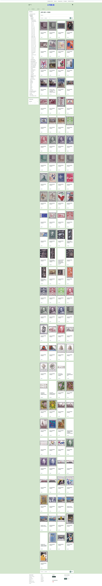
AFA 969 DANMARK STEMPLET (52, 374)
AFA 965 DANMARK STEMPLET (52, 355)
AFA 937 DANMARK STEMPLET (52, 203)
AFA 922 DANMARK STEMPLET (60, 128)
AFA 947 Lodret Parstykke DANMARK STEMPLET (52, 261)
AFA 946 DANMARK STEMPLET (60, 241)
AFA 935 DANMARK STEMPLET (69, 184)
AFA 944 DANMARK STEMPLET (43, 241)
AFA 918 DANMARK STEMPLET (60, 109)
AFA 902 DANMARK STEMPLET (52, 33)
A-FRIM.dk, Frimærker (71, 1)
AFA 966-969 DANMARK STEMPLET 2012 (70, 374)
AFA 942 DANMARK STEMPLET (60, 222)
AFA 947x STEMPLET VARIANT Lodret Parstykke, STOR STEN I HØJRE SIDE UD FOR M (61, 262)
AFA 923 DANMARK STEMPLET (69, 128)
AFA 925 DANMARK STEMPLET (52, 147)
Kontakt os (55, 1)
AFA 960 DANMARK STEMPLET (43, 336)
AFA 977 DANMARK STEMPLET (52, 431)
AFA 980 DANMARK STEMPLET (52, 450)
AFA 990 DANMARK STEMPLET (69, 488)
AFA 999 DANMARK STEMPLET (69, 545)
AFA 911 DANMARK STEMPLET (60, 71)
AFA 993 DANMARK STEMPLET (60, 507)
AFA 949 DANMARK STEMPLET (52, 279)
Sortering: (42, 571)
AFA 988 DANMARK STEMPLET (52, 488)
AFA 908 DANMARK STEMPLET (69, 52)
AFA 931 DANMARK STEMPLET (69, 166)
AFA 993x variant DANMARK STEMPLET (70, 507)
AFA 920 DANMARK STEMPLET (43, 128)
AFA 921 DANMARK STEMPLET (52, 128)
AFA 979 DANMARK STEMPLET (43, 450)
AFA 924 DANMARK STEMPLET (43, 147)
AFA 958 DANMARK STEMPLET (60, 317)
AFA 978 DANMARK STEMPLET (60, 431)
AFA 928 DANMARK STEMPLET (43, 166)
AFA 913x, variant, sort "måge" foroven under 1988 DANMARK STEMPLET (52, 90)
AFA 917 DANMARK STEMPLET (52, 109)
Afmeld (68, 578)
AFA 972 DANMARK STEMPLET (43, 412)
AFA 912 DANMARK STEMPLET (69, 71)
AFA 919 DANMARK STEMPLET (69, 109)
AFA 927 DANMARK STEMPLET (69, 147)
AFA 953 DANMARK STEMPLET (52, 298)
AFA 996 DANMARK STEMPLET (69, 526)
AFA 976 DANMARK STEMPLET (43, 431)
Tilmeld (65, 578)
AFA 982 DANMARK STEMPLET (69, 450)
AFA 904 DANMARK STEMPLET (69, 33)
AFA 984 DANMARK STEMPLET (52, 469)
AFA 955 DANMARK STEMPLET (69, 298)
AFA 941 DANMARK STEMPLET (52, 222)
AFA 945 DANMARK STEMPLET (52, 241)
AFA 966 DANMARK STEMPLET (60, 355)
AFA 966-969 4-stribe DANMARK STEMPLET (60, 374)
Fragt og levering (60, 1)
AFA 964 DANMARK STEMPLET (43, 355)
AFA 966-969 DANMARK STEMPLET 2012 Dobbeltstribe (52, 393)
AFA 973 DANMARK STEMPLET (52, 412)
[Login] (29, 5)
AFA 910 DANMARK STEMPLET (52, 71)
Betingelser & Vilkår (50, 1)
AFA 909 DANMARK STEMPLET (43, 71)
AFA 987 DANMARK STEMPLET (43, 488)
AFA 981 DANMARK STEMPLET (60, 450)
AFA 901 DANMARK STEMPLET (43, 33)
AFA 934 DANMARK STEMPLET (60, 184)
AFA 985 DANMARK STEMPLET (60, 469)
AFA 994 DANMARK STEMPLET (52, 526)
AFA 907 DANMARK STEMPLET (60, 52)
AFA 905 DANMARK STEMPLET (43, 52)
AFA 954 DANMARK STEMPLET (60, 298)
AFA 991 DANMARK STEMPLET (43, 507)
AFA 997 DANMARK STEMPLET (52, 545)
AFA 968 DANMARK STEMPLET (43, 374)
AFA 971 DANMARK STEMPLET (69, 393)
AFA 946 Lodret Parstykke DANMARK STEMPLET (70, 242)
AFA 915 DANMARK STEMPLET (69, 90)
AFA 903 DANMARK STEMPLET (60, 33)
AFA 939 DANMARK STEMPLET (69, 203)
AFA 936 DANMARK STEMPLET (43, 203)
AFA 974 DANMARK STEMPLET (60, 412)
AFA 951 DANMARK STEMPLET (69, 279)
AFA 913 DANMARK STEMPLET (43, 90)
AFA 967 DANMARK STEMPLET (69, 355)
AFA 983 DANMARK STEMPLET (43, 469)
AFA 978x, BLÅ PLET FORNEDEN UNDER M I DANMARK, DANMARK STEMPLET (70, 432)
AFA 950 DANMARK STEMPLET (60, 279)
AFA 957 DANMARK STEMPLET (52, 317)
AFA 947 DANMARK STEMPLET (43, 260)
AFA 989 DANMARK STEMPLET (60, 488)
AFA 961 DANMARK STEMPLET (52, 336)
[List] (72, 18)
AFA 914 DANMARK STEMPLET (60, 90)
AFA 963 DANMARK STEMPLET (69, 336)
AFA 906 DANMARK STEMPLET (52, 52)
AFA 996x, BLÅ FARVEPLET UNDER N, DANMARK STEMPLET (44, 545)
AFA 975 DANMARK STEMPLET (69, 412)
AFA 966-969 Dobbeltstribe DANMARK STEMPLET (44, 393)
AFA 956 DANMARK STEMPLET (43, 317)
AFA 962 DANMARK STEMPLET (60, 336)
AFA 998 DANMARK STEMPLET (60, 545)
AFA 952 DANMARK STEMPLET (43, 298)
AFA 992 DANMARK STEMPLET (52, 507)
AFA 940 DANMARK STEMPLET (43, 222)
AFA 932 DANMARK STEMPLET (43, 184)
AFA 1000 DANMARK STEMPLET (43, 564)
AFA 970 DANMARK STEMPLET (60, 393)
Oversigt (30, 583)
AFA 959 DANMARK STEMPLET (69, 317)
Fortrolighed (65, 1)
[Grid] (70, 18)
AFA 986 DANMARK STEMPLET (69, 469)
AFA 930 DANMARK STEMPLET (60, 166)
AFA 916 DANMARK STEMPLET (43, 109)
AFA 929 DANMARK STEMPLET (52, 166)
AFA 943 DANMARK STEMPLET (69, 222)
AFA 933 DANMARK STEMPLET (52, 184)
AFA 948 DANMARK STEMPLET (69, 260)
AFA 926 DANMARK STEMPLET (60, 147)
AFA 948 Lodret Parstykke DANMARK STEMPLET (43, 280)
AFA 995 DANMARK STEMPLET (60, 526)
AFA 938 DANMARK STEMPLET (60, 203)
